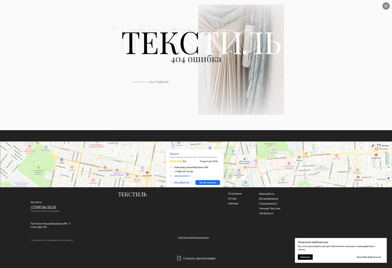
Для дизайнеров (268, 198)
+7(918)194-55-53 (43, 207)
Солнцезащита (268, 203)
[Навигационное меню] (386, 6)
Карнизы (233, 203)
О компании (235, 193)
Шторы (232, 198)
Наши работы (266, 193)
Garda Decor (266, 213)
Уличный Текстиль (270, 208)
